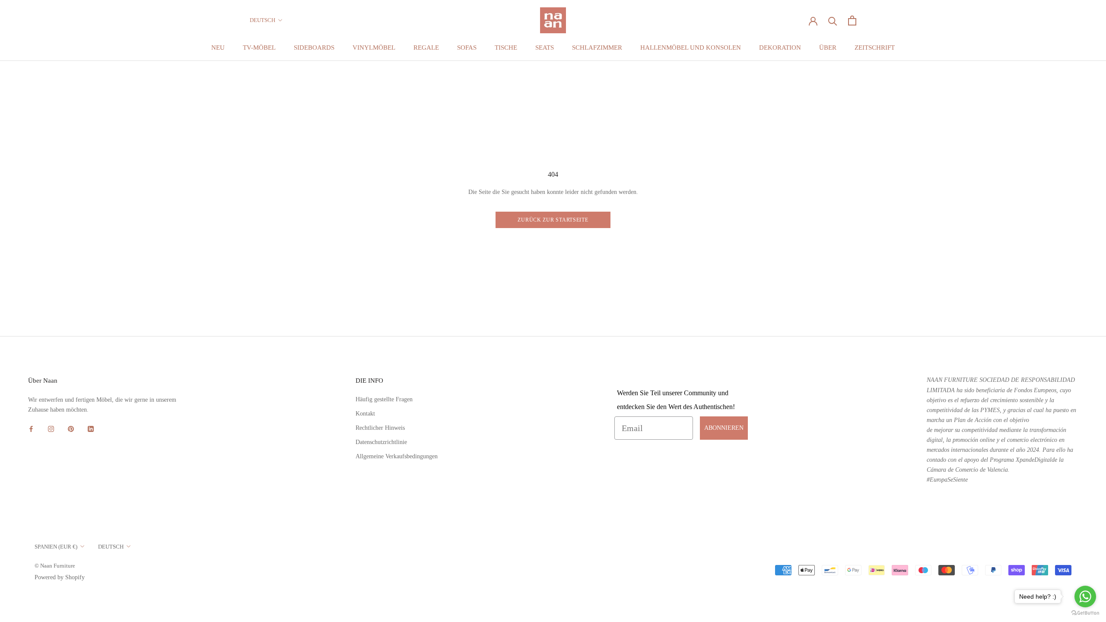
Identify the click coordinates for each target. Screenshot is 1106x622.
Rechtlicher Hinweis (380, 428)
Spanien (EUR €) (56, 546)
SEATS (544, 47)
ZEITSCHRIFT (875, 47)
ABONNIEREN (724, 428)
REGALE (426, 47)
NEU (218, 47)
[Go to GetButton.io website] (1085, 613)
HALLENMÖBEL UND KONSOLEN (690, 47)
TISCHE (506, 47)
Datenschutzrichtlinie (381, 442)
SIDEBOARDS (314, 47)
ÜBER (827, 47)
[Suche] (832, 20)
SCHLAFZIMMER (597, 47)
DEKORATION (780, 47)
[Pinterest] (71, 428)
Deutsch (262, 20)
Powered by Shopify (60, 577)
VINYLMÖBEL (374, 47)
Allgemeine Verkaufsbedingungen (397, 456)
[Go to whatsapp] (1085, 596)
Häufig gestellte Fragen (384, 399)
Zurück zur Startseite (553, 220)
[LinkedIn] (91, 428)
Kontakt (365, 413)
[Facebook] (31, 428)
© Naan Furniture (55, 565)
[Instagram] (51, 428)
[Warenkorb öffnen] (852, 20)
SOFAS (467, 47)
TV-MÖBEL (259, 47)
